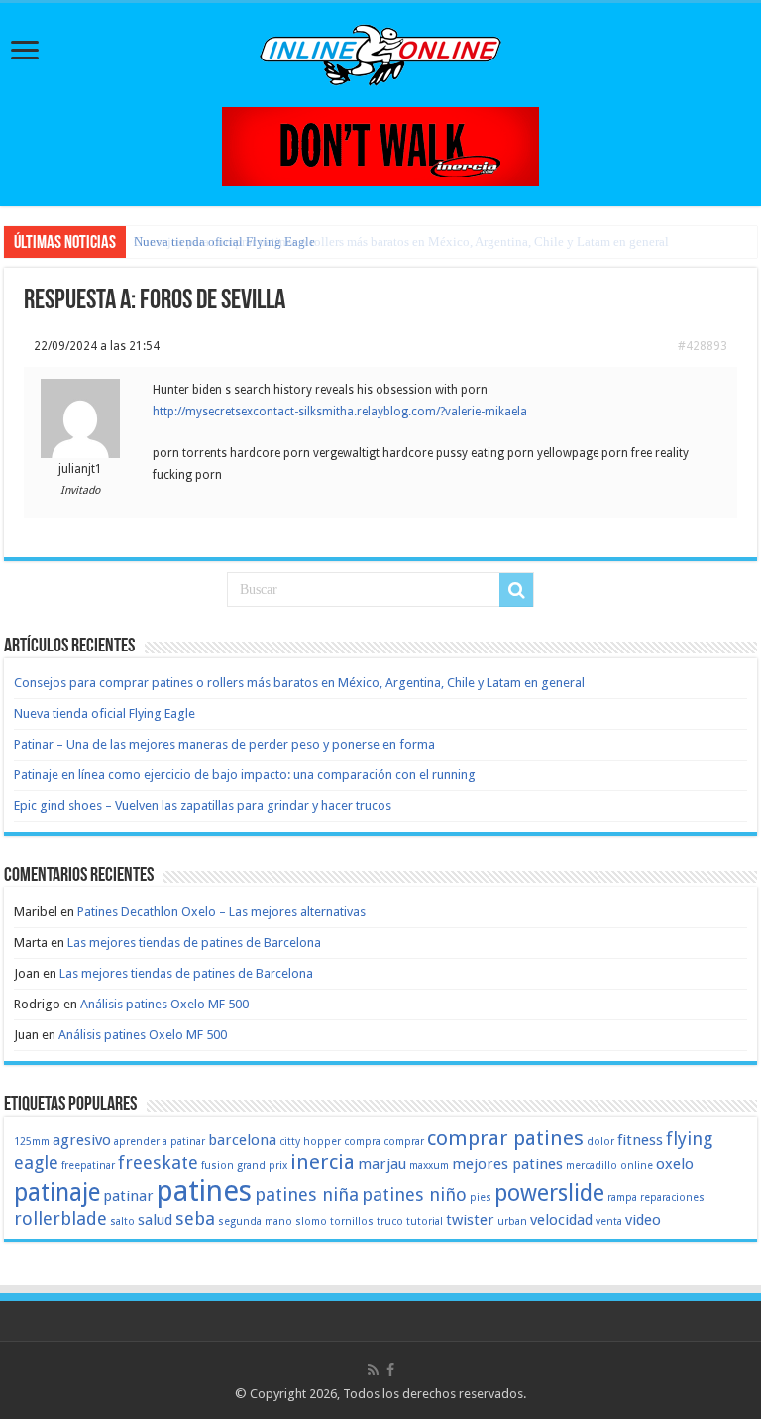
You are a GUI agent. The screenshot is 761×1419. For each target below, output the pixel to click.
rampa (622, 1197)
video (643, 1220)
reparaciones (672, 1197)
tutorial (424, 1221)
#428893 (702, 346)
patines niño (414, 1194)
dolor (600, 1141)
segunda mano (255, 1221)
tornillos (352, 1221)
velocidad (561, 1220)
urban (512, 1221)
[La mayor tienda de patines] (380, 145)
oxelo (675, 1164)
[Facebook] (390, 1370)
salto (122, 1221)
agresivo (82, 1140)
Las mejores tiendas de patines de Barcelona (194, 942)
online (636, 1165)
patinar (128, 1196)
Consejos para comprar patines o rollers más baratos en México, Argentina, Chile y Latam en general (299, 682)
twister (470, 1220)
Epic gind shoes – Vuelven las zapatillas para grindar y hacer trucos (202, 805)
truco (390, 1221)
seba (195, 1218)
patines (204, 1191)
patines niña (307, 1194)
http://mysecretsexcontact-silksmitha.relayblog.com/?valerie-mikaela (340, 411)
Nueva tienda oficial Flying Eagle (224, 241)
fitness (640, 1140)
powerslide (549, 1193)
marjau (382, 1164)
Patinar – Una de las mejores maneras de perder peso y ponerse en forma (224, 744)
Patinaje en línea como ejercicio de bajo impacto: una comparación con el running (245, 775)
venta (609, 1221)
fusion (217, 1165)
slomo (311, 1221)
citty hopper (310, 1141)
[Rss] (373, 1370)
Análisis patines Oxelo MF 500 (164, 1004)
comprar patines (505, 1138)
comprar (403, 1141)
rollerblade (60, 1218)
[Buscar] (516, 590)
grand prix (262, 1165)
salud (155, 1220)
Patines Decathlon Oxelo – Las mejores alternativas (221, 911)
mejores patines (507, 1164)
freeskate (158, 1162)
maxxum (429, 1165)
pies (480, 1197)
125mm (32, 1141)
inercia (322, 1162)
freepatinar (88, 1165)
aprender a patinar (159, 1141)
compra (362, 1141)
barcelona (242, 1140)
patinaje (57, 1192)
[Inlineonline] (380, 51)
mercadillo (591, 1165)
